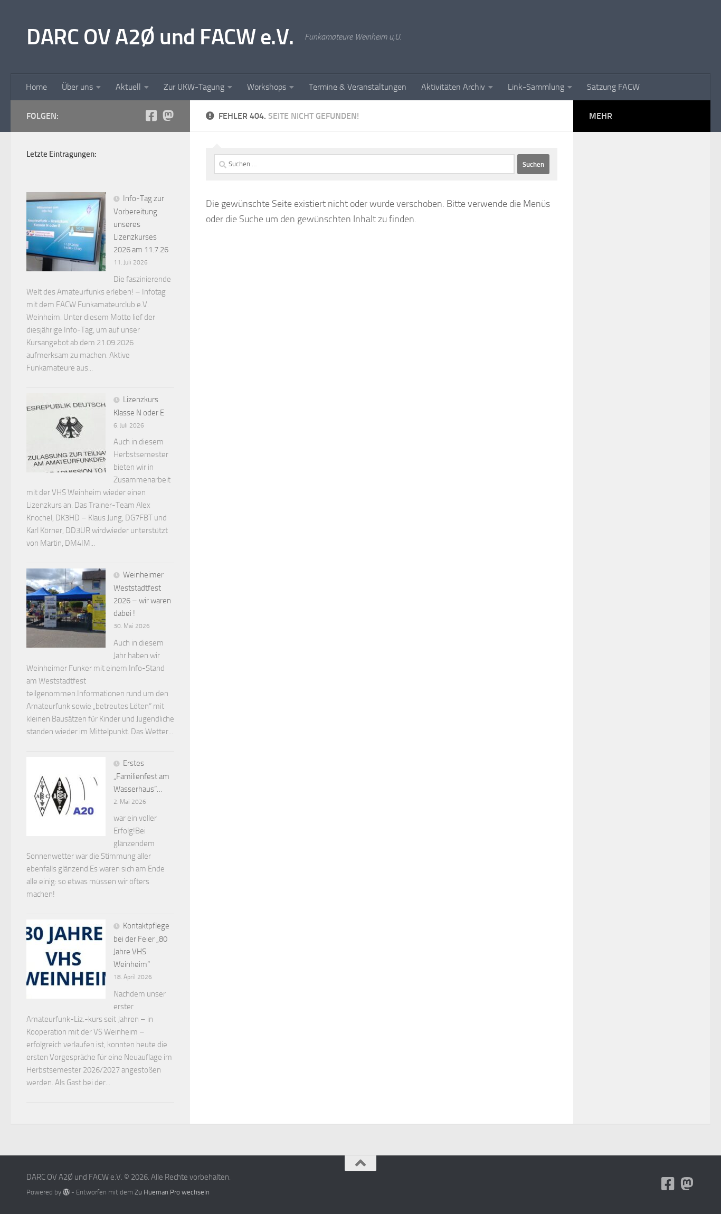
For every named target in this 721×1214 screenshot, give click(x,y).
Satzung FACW (613, 87)
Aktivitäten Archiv (453, 87)
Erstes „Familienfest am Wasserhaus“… (141, 776)
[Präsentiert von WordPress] (66, 1192)
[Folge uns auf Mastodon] (168, 115)
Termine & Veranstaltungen (357, 87)
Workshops (266, 87)
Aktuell (128, 87)
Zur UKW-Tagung (194, 87)
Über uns (77, 87)
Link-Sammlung (536, 87)
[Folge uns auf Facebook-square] (151, 115)
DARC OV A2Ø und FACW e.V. (160, 37)
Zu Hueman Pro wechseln (172, 1192)
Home (36, 87)
